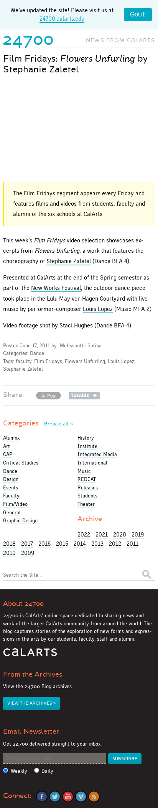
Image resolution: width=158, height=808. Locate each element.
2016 (44, 543)
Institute (87, 446)
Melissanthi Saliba (81, 345)
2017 (27, 543)
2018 (9, 543)
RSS (94, 796)
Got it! (138, 14)
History (85, 438)
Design (10, 479)
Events (10, 487)
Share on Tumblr (84, 395)
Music (84, 471)
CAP (7, 454)
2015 (62, 543)
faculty (23, 361)
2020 (119, 534)
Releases (87, 487)
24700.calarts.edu (62, 18)
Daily (47, 771)
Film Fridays (48, 361)
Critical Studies (20, 463)
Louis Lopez (98, 308)
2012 (115, 543)
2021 (101, 534)
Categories (38, 423)
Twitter (55, 796)
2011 (132, 543)
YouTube (68, 796)
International (92, 463)
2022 (83, 534)
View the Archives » (31, 703)
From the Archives (32, 674)
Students (87, 495)
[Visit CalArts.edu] (30, 655)
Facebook (42, 796)
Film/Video (15, 504)
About (23, 603)
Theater (86, 504)
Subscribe (124, 758)
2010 (9, 552)
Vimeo (81, 796)
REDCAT (86, 479)
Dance (37, 353)
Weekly (19, 771)
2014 (80, 543)
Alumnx (11, 438)
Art (6, 446)
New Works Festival (56, 287)
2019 (138, 534)
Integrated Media (97, 454)
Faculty (11, 495)
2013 (97, 543)
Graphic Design (20, 520)
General (12, 512)
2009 (27, 552)
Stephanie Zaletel (68, 261)
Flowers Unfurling (85, 361)
